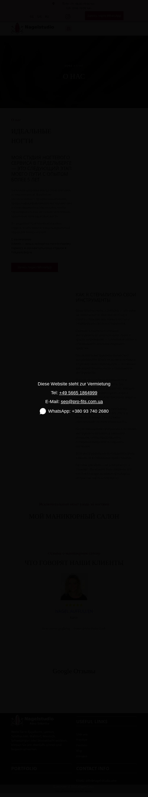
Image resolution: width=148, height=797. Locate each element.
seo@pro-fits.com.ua (82, 401)
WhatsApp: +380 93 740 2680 (78, 411)
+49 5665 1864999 (78, 392)
